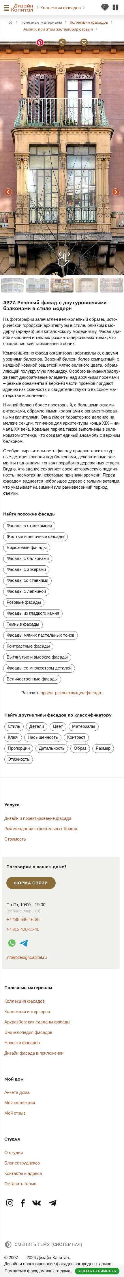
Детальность (52, 748)
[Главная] (10, 22)
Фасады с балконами (28, 558)
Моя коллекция (19, 1102)
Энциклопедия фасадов (28, 1032)
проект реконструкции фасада (71, 692)
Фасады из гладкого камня (33, 613)
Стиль (14, 726)
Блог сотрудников (22, 1162)
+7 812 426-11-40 (22, 929)
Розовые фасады (24, 602)
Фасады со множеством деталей (39, 667)
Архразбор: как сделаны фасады (37, 1021)
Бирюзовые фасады (27, 547)
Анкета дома (16, 1092)
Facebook (23, 1203)
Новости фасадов (22, 1042)
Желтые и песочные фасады (35, 536)
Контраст (76, 737)
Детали (36, 726)
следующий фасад (115, 192)
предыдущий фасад (8, 192)
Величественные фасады (32, 678)
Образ (80, 748)
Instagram (10, 1203)
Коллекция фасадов (61, 7)
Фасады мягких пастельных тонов (40, 635)
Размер (103, 748)
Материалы (83, 726)
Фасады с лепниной (26, 591)
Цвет (58, 726)
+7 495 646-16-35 (23, 919)
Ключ (13, 737)
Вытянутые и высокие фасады (37, 657)
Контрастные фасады (28, 646)
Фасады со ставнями (27, 580)
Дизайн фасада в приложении (33, 1053)
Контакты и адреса (23, 1173)
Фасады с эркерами (26, 569)
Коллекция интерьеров (27, 1011)
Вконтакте (37, 1203)
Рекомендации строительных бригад (40, 828)
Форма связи (31, 883)
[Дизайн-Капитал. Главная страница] (23, 7)
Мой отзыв (15, 1113)
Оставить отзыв (20, 1183)
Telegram (52, 1203)
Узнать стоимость (97, 1271)
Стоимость (15, 839)
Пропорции (19, 748)
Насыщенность (43, 737)
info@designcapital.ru (26, 957)
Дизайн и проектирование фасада (37, 818)
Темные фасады (23, 624)
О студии (13, 1152)
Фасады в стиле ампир (29, 525)
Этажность (18, 759)
